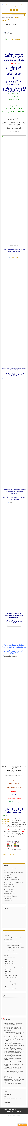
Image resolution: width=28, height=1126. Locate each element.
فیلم (6, 979)
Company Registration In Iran (13, 945)
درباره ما (6, 959)
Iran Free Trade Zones (11, 951)
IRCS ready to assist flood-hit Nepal (11, 1075)
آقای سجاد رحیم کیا (9, 963)
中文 (5, 986)
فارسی (5, 973)
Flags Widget (9, 1115)
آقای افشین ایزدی (9, 961)
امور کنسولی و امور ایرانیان (11, 975)
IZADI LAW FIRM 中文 (10, 988)
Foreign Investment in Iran (10, 941)
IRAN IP (6, 955)
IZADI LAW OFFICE (10, 854)
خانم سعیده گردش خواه (10, 965)
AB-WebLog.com (17, 1115)
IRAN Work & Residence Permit (12, 953)
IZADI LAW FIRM (9, 25)
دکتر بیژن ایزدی (8, 971)
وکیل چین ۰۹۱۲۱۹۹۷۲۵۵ (10, 984)
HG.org (5, 1096)
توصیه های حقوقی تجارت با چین (12, 977)
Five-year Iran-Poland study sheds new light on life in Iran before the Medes (14, 1033)
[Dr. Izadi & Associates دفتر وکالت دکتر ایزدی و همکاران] (14, 6)
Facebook (11, 10)
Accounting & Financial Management (14, 943)
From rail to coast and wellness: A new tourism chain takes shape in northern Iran (14, 1046)
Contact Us (6, 935)
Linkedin (14, 10)
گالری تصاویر (8, 981)
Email (17, 10)
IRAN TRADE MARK (10, 957)
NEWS (8, 1020)
